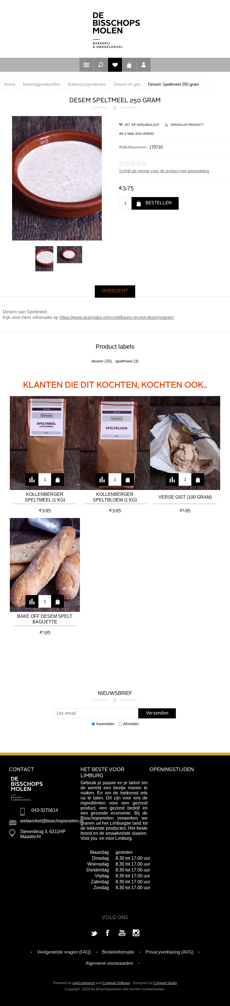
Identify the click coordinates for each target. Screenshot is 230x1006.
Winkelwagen (129, 65)
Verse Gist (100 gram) (185, 497)
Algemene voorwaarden (109, 963)
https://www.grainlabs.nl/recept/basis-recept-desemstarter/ (116, 317)
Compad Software (116, 983)
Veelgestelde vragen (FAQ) (64, 952)
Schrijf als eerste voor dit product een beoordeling (164, 170)
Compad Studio (165, 983)
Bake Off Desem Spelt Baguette (44, 619)
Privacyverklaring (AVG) (169, 952)
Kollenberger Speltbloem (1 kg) (115, 497)
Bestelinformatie (118, 952)
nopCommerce (83, 983)
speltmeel (123, 361)
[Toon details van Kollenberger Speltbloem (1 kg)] (115, 443)
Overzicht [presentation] (115, 290)
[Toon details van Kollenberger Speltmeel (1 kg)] (45, 443)
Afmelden (131, 724)
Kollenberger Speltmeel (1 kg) (45, 497)
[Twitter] (94, 933)
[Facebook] (108, 933)
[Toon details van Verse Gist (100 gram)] (185, 443)
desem (97, 361)
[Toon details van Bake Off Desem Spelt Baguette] (45, 565)
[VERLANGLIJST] (115, 65)
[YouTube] (122, 933)
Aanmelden (105, 724)
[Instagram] (136, 933)
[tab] (115, 291)
